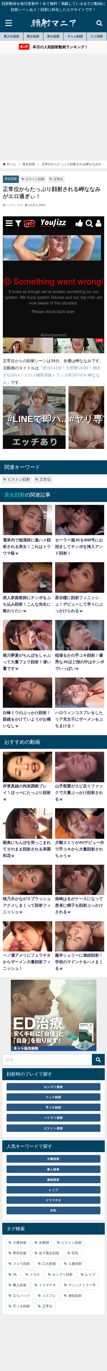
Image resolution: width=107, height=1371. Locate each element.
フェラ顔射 (53, 1097)
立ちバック (21, 1295)
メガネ (35, 1274)
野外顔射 (20, 1253)
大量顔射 (53, 1158)
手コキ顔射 (53, 1107)
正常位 (58, 179)
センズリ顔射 (53, 1086)
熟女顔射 (33, 36)
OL (15, 1274)
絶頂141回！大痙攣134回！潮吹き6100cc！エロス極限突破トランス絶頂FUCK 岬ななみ (51, 375)
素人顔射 (53, 1169)
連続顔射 (53, 1179)
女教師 (44, 1242)
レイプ (53, 1189)
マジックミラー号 (82, 1285)
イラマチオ (53, 1200)
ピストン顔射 (35, 179)
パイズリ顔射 (53, 1117)
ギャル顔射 (75, 36)
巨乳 (53, 1210)
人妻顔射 (75, 1263)
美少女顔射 (11, 36)
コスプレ (49, 1295)
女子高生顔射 (49, 1253)
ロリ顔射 (96, 36)
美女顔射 (53, 36)
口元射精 (49, 1263)
